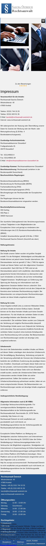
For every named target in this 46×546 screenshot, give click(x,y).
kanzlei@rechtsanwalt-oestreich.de (19, 117)
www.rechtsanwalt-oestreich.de (12, 494)
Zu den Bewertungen (23, 85)
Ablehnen (20, 542)
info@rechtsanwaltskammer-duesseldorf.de (22, 161)
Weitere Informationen (8, 545)
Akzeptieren (6, 542)
